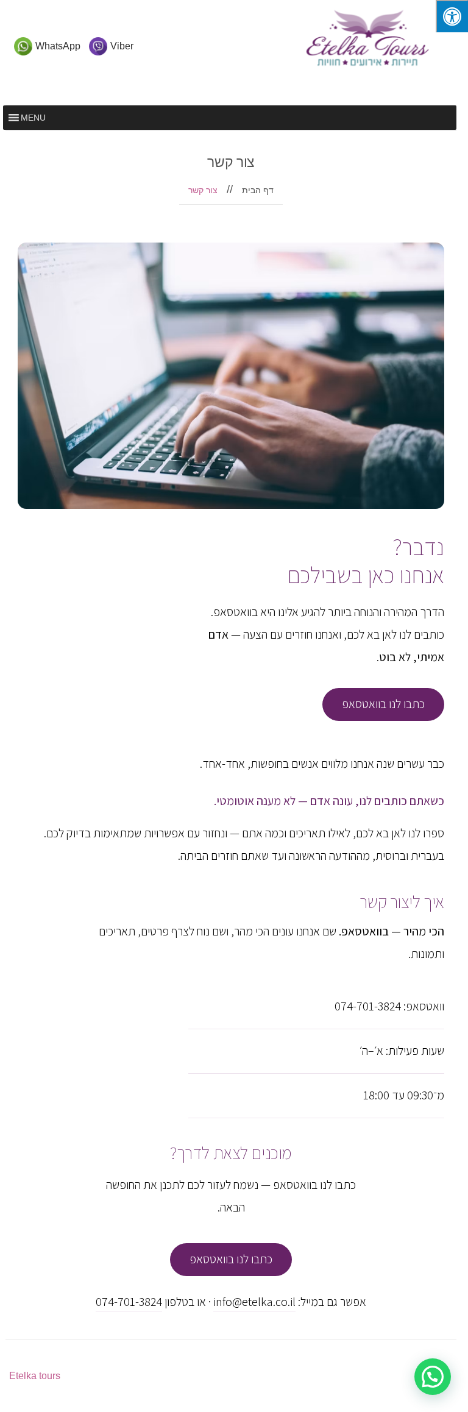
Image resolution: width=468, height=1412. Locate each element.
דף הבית (258, 190)
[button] (432, 1376)
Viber (121, 46)
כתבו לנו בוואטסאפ (383, 704)
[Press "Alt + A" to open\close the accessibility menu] (452, 16)
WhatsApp (57, 46)
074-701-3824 (129, 1302)
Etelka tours (34, 1376)
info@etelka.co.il (254, 1302)
